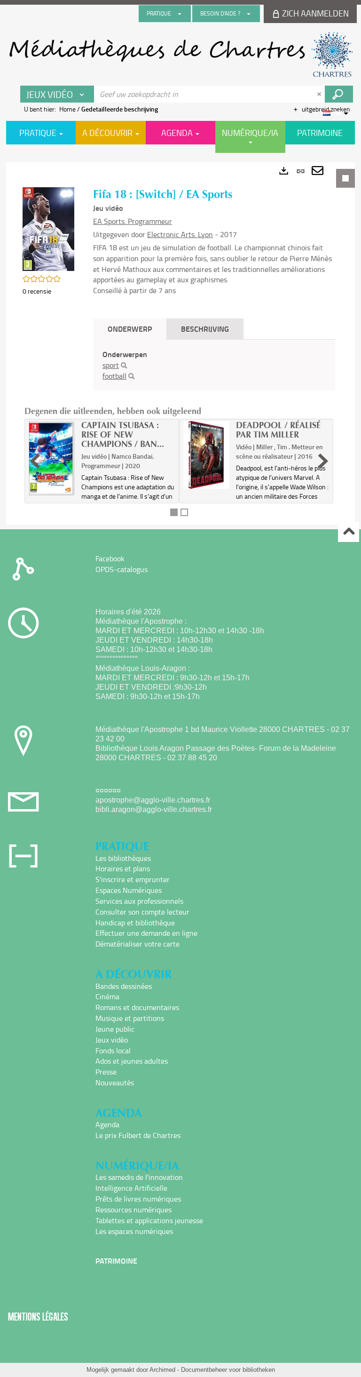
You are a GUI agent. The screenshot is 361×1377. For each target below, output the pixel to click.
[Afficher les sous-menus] (179, 13)
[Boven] (348, 532)
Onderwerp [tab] (130, 328)
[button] (48, 227)
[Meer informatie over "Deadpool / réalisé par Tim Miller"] (206, 455)
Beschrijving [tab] (205, 328)
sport (110, 365)
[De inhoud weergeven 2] (184, 512)
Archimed (162, 1369)
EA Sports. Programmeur (132, 221)
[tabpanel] (180, 343)
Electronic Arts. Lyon (180, 234)
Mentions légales (38, 1316)
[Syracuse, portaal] (180, 55)
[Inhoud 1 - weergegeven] (174, 512)
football (114, 376)
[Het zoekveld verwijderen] (320, 94)
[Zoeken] (124, 365)
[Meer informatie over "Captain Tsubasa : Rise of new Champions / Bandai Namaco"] (52, 458)
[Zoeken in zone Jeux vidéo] (339, 94)
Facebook (110, 558)
